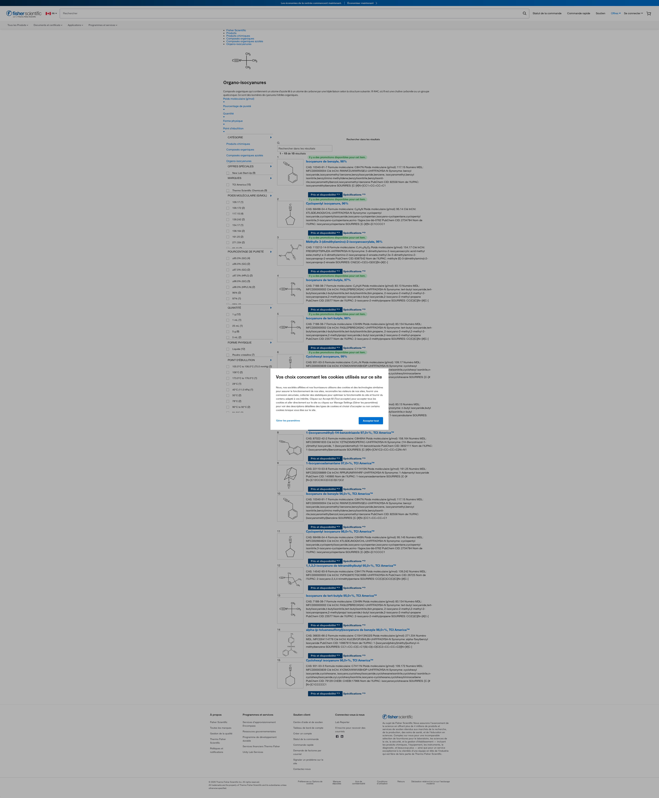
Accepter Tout (371, 420)
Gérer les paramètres (288, 420)
